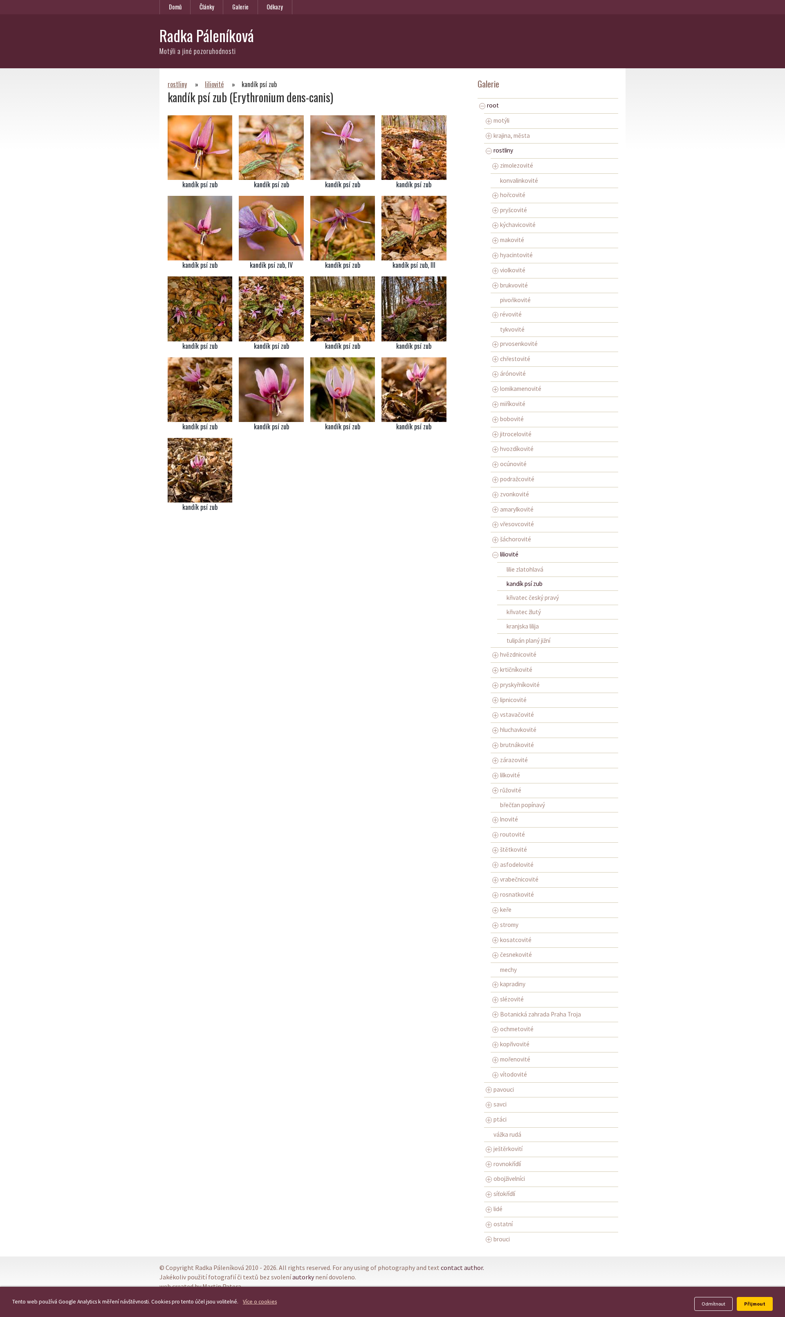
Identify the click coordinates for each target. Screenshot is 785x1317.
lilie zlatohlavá (525, 569)
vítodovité (513, 1074)
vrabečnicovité (519, 879)
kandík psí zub (525, 584)
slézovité (512, 999)
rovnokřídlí (507, 1164)
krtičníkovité (516, 669)
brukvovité (514, 285)
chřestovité (515, 359)
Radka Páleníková (206, 35)
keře (505, 909)
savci (500, 1104)
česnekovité (516, 954)
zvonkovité (514, 494)
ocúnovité (513, 464)
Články (207, 6)
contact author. (462, 1267)
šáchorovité (515, 539)
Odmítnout (713, 1304)
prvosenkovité (519, 344)
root (493, 105)
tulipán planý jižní (528, 640)
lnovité (509, 819)
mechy (508, 970)
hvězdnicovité (518, 654)
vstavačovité (517, 714)
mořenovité (515, 1059)
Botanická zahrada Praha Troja (540, 1014)
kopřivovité (514, 1044)
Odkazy (275, 6)
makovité (512, 240)
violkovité (512, 270)
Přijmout (754, 1304)
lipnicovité (513, 700)
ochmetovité (517, 1029)
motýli (501, 120)
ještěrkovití (508, 1149)
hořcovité (512, 195)
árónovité (513, 373)
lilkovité (510, 775)
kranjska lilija (523, 626)
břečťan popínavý (522, 805)
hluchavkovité (518, 730)
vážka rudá (507, 1134)
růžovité (510, 790)
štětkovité (513, 849)
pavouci (503, 1089)
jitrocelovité (516, 434)
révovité (511, 314)
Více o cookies (260, 1301)
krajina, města (511, 135)
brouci (501, 1239)
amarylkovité (517, 509)
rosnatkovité (517, 894)
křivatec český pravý (533, 597)
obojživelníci (509, 1178)
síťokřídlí (504, 1194)
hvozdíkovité (517, 449)
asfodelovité (517, 864)
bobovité (512, 419)
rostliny (177, 84)
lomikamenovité (520, 389)
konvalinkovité (519, 180)
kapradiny (512, 984)
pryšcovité (513, 210)
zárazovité (514, 760)
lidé (497, 1209)
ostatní (503, 1224)
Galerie (240, 6)
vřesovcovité (517, 524)
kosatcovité (516, 940)
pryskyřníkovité (520, 685)
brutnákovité (517, 745)
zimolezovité (516, 165)
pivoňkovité (515, 300)
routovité (512, 834)
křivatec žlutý (524, 612)
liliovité (214, 84)
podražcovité (517, 479)
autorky (303, 1277)
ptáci (500, 1119)
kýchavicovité (518, 225)
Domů (175, 6)
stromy (509, 925)
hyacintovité (516, 255)
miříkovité (512, 404)
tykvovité (512, 329)
